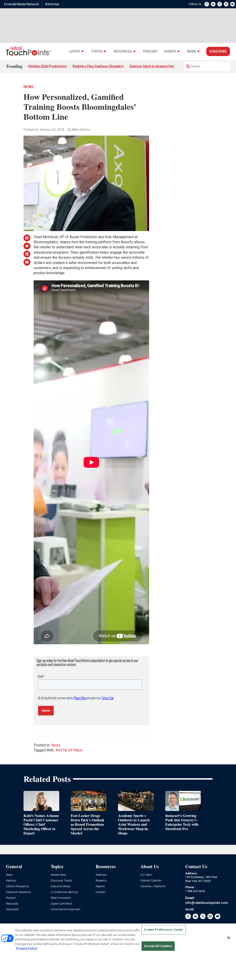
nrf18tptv (75, 750)
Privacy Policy (26, 948)
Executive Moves (61, 886)
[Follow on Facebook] (206, 4)
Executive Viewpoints (18, 892)
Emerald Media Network (21, 4)
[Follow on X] (219, 4)
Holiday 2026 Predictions (47, 66)
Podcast (150, 51)
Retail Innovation (61, 898)
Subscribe (218, 51)
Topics (97, 51)
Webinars (101, 874)
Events (170, 51)
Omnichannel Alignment (65, 909)
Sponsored (12, 909)
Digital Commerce (61, 903)
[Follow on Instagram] (226, 4)
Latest (74, 51)
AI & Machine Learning (64, 892)
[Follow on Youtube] (232, 4)
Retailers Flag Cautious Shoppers (98, 66)
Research (101, 880)
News (29, 87)
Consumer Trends (61, 880)
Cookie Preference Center (163, 930)
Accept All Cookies (158, 946)
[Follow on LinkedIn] (213, 4)
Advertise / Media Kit (152, 886)
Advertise (52, 4)
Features (11, 880)
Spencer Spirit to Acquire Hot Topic (156, 66)
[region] (118, 938)
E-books (100, 892)
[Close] (229, 938)
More (191, 51)
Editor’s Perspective (17, 886)
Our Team (146, 874)
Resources (123, 51)
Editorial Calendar (151, 880)
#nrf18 (60, 750)
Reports (100, 886)
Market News (58, 874)
